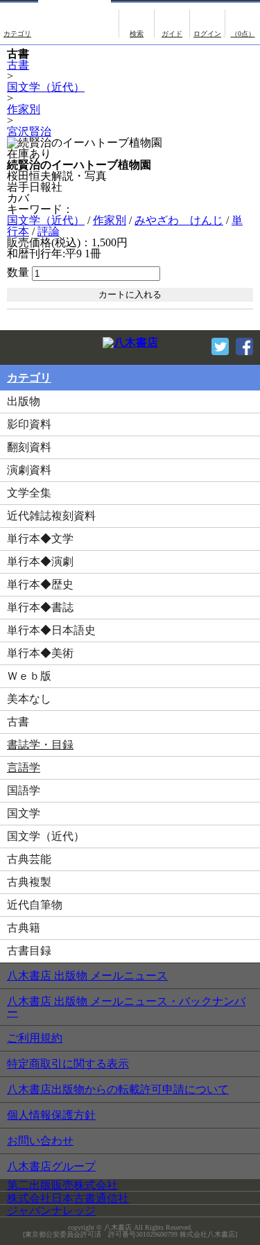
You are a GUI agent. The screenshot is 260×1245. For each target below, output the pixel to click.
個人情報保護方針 (51, 1115)
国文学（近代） (46, 87)
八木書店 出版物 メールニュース (87, 975)
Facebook (244, 346)
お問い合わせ (40, 1141)
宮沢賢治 (29, 131)
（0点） (243, 33)
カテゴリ (17, 23)
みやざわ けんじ (179, 220)
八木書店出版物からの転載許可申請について (118, 1089)
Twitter (220, 346)
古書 (18, 65)
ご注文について (172, 23)
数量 (18, 272)
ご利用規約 (34, 1038)
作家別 (23, 109)
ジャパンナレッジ (51, 1211)
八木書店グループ (51, 1166)
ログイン (207, 23)
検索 (136, 23)
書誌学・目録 (40, 744)
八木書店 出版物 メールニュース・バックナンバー (126, 1006)
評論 (48, 231)
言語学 (23, 767)
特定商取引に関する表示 (68, 1064)
